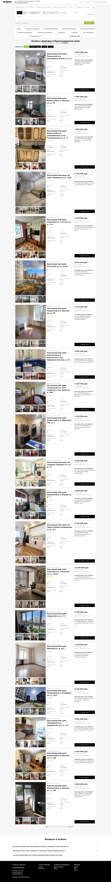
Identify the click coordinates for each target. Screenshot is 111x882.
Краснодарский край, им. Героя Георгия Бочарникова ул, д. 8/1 (59, 527)
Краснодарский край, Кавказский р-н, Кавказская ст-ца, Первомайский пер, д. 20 (58, 356)
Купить (41, 866)
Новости (76, 866)
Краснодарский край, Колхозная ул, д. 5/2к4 (57, 265)
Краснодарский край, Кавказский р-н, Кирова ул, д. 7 (59, 494)
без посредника (88, 32)
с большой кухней (35, 36)
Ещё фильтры (91, 14)
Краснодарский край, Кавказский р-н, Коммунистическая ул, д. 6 (59, 56)
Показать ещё (75, 36)
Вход (80, 2)
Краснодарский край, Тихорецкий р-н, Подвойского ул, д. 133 (57, 723)
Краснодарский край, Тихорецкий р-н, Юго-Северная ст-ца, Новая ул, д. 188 (58, 388)
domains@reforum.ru (17, 873)
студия (19, 29)
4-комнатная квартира (87, 29)
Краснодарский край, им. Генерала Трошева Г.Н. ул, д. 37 (59, 464)
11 (64, 826)
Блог (75, 868)
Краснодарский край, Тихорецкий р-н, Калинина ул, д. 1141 (59, 693)
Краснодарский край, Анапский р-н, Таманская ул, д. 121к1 (58, 571)
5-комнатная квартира (24, 32)
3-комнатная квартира (69, 29)
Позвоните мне (85, 90)
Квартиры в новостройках (44, 7)
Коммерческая (80, 7)
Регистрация (87, 2)
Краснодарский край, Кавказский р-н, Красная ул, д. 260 (58, 755)
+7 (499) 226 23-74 (17, 872)
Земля (93, 7)
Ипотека (76, 12)
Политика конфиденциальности (21, 877)
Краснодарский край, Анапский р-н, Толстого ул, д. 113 (59, 222)
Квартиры (31, 7)
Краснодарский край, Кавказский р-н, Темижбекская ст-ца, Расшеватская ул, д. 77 (57, 134)
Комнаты (71, 7)
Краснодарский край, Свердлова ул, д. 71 (57, 615)
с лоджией (74, 32)
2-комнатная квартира (50, 29)
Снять (25, 12)
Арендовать (42, 868)
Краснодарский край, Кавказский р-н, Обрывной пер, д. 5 (59, 420)
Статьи (76, 870)
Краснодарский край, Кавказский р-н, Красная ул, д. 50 (58, 100)
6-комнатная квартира (45, 32)
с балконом (61, 32)
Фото (19, 16)
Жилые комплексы (21, 7)
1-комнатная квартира (32, 29)
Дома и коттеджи (58, 866)
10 (61, 826)
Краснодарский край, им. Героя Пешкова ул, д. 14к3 (59, 176)
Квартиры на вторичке (60, 7)
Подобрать (89, 22)
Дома (88, 7)
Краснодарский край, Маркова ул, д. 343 (57, 647)
